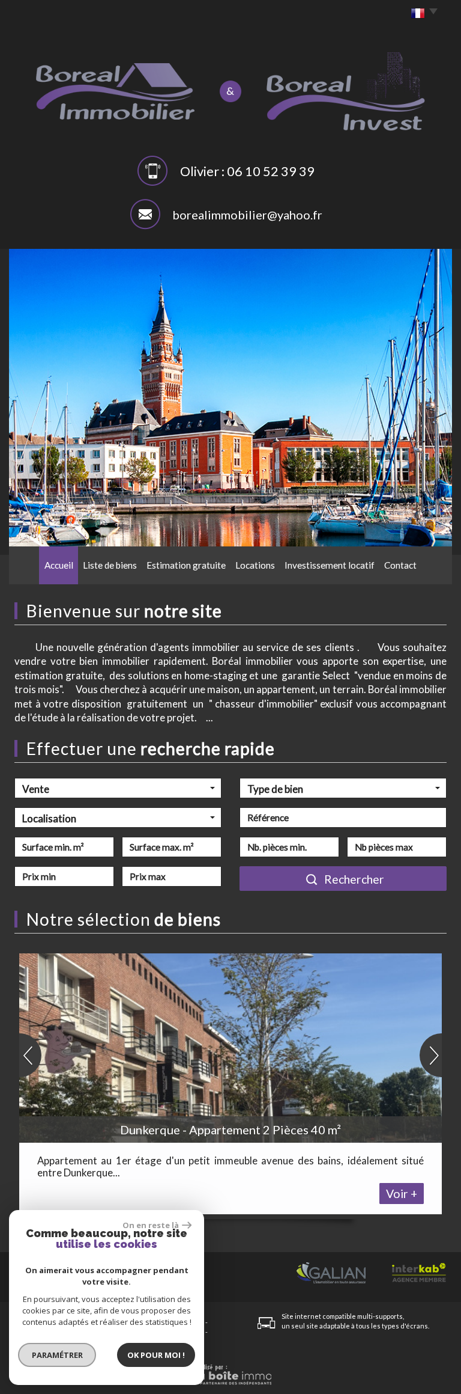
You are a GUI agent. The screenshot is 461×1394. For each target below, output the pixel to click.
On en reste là (150, 1225)
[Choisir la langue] (421, 14)
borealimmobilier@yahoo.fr (247, 214)
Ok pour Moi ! (156, 1355)
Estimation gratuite (186, 565)
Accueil (58, 565)
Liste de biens (110, 565)
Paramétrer (57, 1355)
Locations (255, 565)
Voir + (401, 1193)
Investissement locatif (330, 565)
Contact (400, 565)
